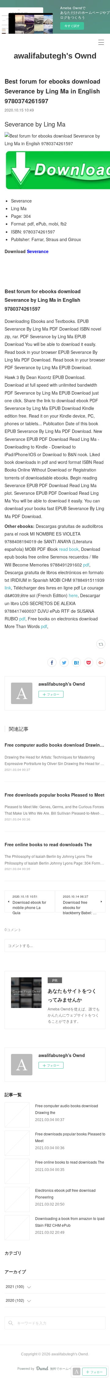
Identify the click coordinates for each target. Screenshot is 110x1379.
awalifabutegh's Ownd (55, 55)
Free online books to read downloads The (48, 844)
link (8, 588)
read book (69, 549)
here (73, 595)
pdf (86, 565)
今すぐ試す (72, 26)
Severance (38, 251)
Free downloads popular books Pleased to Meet (55, 795)
